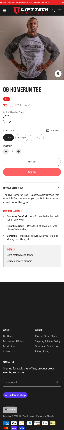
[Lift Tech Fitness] (31, 10)
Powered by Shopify (45, 416)
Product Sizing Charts (46, 336)
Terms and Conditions (46, 346)
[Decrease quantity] (6, 151)
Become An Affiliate (13, 341)
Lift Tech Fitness (26, 416)
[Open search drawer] (53, 10)
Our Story (8, 336)
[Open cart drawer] (60, 10)
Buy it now (32, 172)
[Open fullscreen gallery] (58, 73)
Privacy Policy (42, 351)
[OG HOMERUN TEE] (32, 48)
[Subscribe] (56, 382)
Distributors (9, 346)
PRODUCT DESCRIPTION (13, 187)
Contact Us (9, 351)
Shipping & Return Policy (47, 341)
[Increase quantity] (18, 151)
